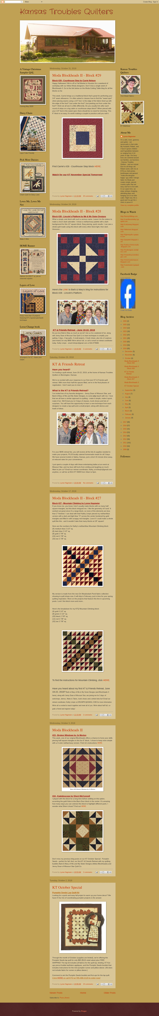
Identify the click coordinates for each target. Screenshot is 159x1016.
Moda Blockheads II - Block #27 (76, 497)
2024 (125, 328)
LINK (65, 289)
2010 (125, 446)
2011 (125, 443)
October (128, 358)
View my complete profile (129, 205)
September (129, 390)
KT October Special (67, 887)
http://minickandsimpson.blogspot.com (129, 261)
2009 (125, 449)
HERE (97, 166)
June (127, 400)
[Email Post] (97, 196)
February (128, 414)
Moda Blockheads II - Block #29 (76, 75)
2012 (125, 439)
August (128, 394)
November (129, 355)
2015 (125, 429)
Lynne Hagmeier (129, 136)
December (129, 351)
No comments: (88, 483)
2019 (125, 345)
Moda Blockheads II (67, 729)
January (128, 418)
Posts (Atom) (64, 998)
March (127, 411)
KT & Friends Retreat (68, 363)
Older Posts (110, 993)
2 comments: (88, 349)
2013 (125, 436)
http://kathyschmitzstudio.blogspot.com (129, 246)
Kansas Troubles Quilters (66, 11)
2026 (125, 321)
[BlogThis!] (104, 196)
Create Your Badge (126, 310)
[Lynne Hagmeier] (127, 308)
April (127, 407)
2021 (125, 338)
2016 (125, 425)
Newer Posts (56, 993)
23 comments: (88, 984)
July (126, 397)
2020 (125, 342)
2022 (125, 335)
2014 (125, 432)
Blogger (83, 1011)
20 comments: (88, 196)
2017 (125, 422)
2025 (125, 324)
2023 (125, 331)
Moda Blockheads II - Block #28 (76, 211)
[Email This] (101, 196)
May (127, 404)
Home (83, 993)
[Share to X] (106, 196)
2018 (125, 348)
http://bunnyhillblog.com (129, 216)
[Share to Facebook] (109, 196)
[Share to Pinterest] (111, 196)
